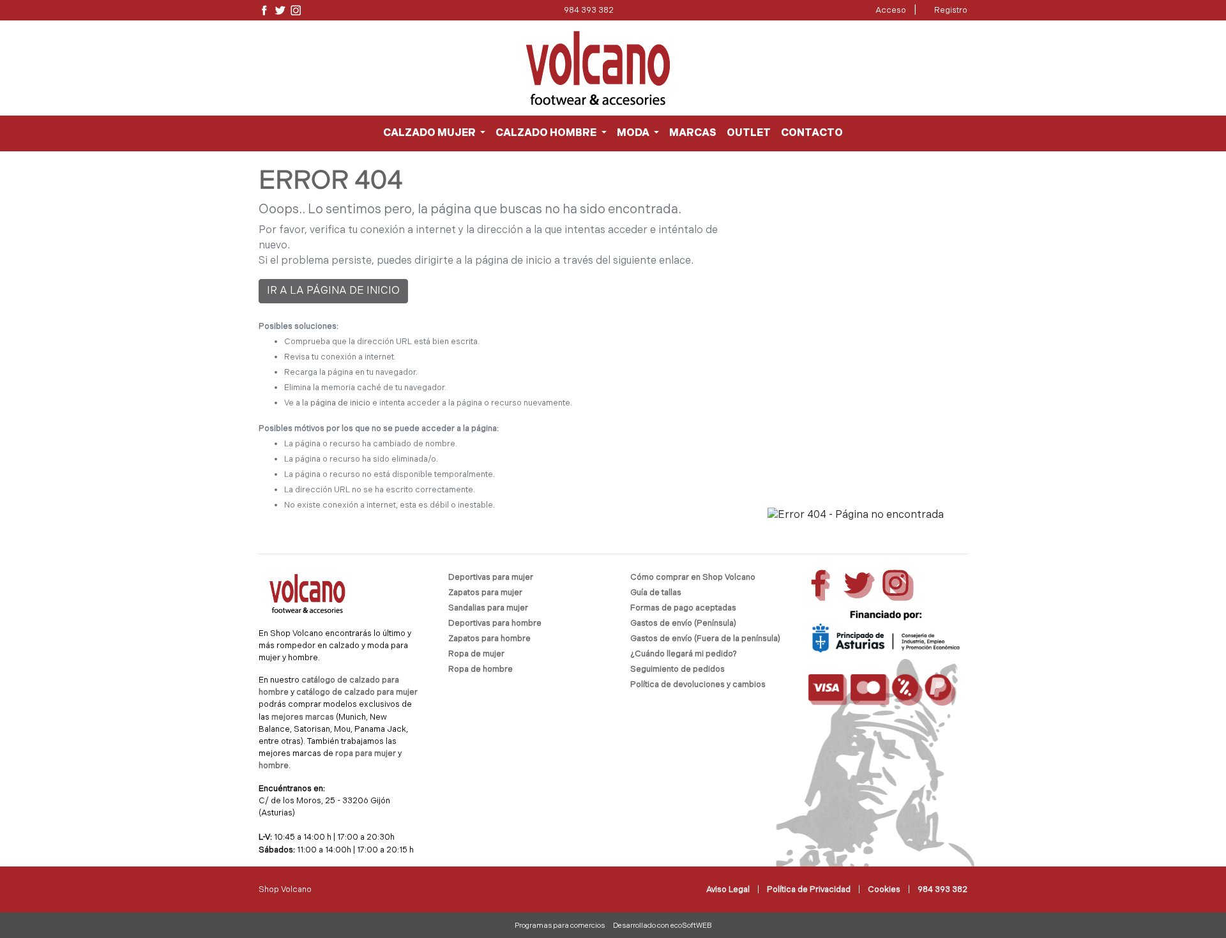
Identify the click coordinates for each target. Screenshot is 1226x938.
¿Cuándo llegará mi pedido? (683, 654)
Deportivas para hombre (494, 623)
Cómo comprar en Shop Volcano (692, 577)
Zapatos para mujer (485, 593)
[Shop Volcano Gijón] (598, 68)
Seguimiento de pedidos (677, 669)
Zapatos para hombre (489, 639)
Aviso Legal (728, 890)
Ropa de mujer (476, 654)
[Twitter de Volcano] (280, 10)
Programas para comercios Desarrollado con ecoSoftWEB (613, 926)
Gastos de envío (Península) (683, 623)
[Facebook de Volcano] (264, 10)
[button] (434, 133)
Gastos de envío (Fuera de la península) (705, 639)
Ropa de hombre (480, 669)
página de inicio (340, 403)
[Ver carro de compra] (962, 68)
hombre (274, 766)
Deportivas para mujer (490, 577)
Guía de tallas (655, 593)
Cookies (884, 890)
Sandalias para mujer (488, 608)
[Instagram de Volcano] (296, 10)
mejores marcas (303, 717)
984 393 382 (589, 10)
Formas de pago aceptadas (683, 608)
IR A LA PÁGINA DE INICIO (333, 291)
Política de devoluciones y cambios (698, 685)
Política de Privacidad (809, 890)
